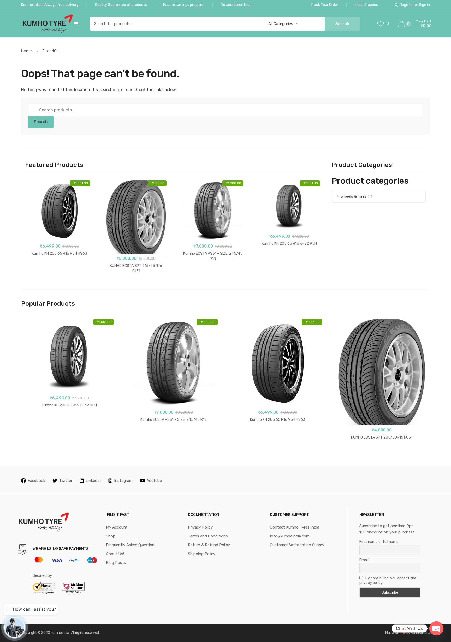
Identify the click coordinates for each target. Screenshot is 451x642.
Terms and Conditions (208, 536)
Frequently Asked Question (130, 545)
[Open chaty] (436, 628)
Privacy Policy (200, 527)
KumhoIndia (60, 633)
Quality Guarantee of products (121, 5)
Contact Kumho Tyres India (294, 527)
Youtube (154, 480)
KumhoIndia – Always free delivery (50, 5)
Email (364, 560)
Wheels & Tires (354, 196)
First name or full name (379, 541)
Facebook (36, 480)
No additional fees (236, 5)
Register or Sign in (415, 5)
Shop (110, 536)
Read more (136, 288)
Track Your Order (324, 5)
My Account (117, 527)
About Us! (115, 553)
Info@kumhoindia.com (290, 536)
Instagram (123, 480)
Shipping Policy (201, 553)
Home (26, 51)
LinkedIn (93, 480)
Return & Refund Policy (209, 545)
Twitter (65, 480)
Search (41, 121)
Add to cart (59, 270)
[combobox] (174, 24)
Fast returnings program (183, 5)
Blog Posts (116, 562)
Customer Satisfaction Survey (297, 545)
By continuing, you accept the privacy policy (387, 580)
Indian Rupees (366, 5)
